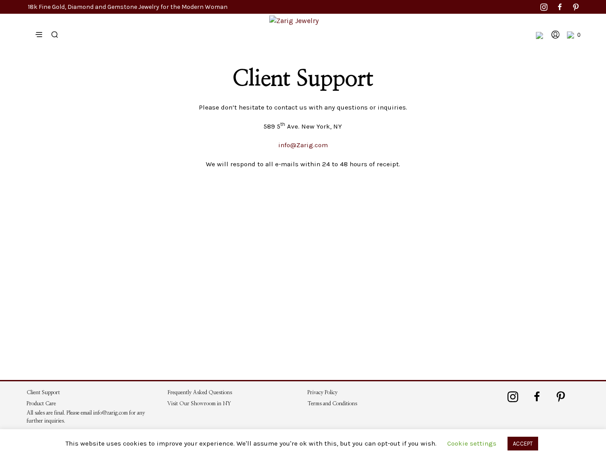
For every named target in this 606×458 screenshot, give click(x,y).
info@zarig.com (110, 412)
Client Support (43, 392)
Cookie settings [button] (471, 443)
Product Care (43, 403)
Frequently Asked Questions (199, 392)
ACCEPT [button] (523, 443)
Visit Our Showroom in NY (199, 403)
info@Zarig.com (303, 145)
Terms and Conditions (332, 403)
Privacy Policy (322, 392)
